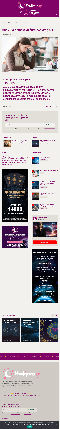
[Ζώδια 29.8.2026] (35, 160)
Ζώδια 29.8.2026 (44, 157)
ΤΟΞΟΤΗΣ (37, 356)
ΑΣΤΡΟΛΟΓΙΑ (44, 159)
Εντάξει (30, 426)
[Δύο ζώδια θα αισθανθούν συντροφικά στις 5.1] (16, 142)
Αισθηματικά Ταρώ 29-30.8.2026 (49, 170)
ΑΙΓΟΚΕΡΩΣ (50, 356)
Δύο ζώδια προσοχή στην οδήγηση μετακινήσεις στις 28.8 (49, 205)
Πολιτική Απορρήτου (50, 128)
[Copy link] (56, 106)
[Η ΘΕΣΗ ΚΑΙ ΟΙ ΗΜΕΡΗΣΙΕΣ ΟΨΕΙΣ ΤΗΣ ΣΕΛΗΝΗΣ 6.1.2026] (30, 330)
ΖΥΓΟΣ (14, 356)
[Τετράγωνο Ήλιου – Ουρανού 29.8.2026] (35, 196)
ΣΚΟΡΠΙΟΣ (25, 356)
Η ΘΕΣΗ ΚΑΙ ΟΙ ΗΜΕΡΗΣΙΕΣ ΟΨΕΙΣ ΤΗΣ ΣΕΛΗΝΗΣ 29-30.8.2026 (47, 183)
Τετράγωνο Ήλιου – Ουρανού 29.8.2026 (48, 194)
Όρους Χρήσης (12, 129)
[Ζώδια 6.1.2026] (49, 330)
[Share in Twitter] (50, 106)
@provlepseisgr (42, 217)
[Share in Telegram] (53, 106)
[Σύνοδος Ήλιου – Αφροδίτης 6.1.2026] (44, 142)
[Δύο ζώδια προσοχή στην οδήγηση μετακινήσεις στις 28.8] (35, 207)
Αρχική (3, 22)
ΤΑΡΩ (42, 172)
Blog (8, 22)
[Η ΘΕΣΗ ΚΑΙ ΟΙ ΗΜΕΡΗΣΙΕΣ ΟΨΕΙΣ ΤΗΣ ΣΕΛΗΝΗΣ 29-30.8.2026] (35, 185)
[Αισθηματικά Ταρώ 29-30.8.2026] (35, 173)
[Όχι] (57, 425)
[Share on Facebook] (47, 106)
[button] (3, 5)
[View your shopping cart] (56, 14)
